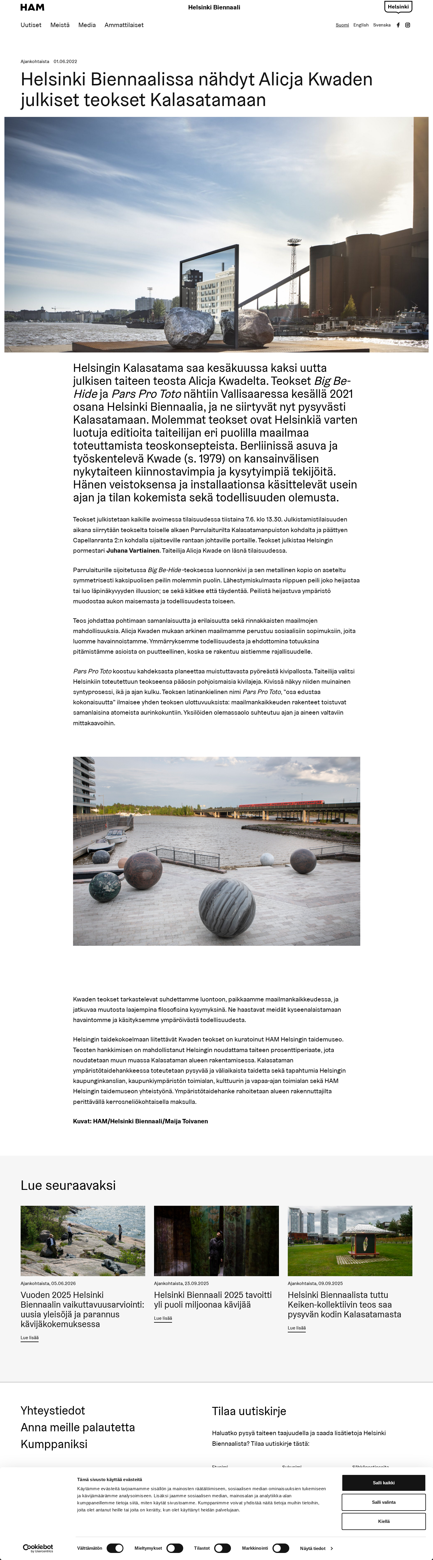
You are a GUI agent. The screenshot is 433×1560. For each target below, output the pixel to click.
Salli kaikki (384, 1482)
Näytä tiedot (312, 1548)
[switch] (174, 1548)
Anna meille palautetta (78, 1427)
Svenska (382, 25)
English (361, 25)
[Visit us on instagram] (407, 25)
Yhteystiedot (53, 1411)
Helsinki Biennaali (214, 7)
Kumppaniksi (54, 1444)
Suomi (342, 25)
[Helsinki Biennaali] (32, 7)
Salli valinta (384, 1502)
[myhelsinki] (398, 6)
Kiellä (384, 1521)
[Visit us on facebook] (398, 25)
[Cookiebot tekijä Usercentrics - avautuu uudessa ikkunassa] (38, 1548)
